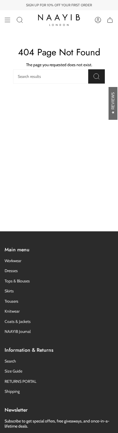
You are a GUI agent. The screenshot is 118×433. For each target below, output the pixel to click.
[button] (20, 20)
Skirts (9, 291)
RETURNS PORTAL (20, 381)
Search (10, 361)
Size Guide (13, 371)
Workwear (13, 260)
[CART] (110, 20)
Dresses (11, 270)
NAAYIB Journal (18, 331)
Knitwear (12, 311)
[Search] (96, 76)
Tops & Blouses (17, 281)
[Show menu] (7, 20)
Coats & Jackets (18, 321)
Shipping (12, 391)
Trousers (11, 301)
